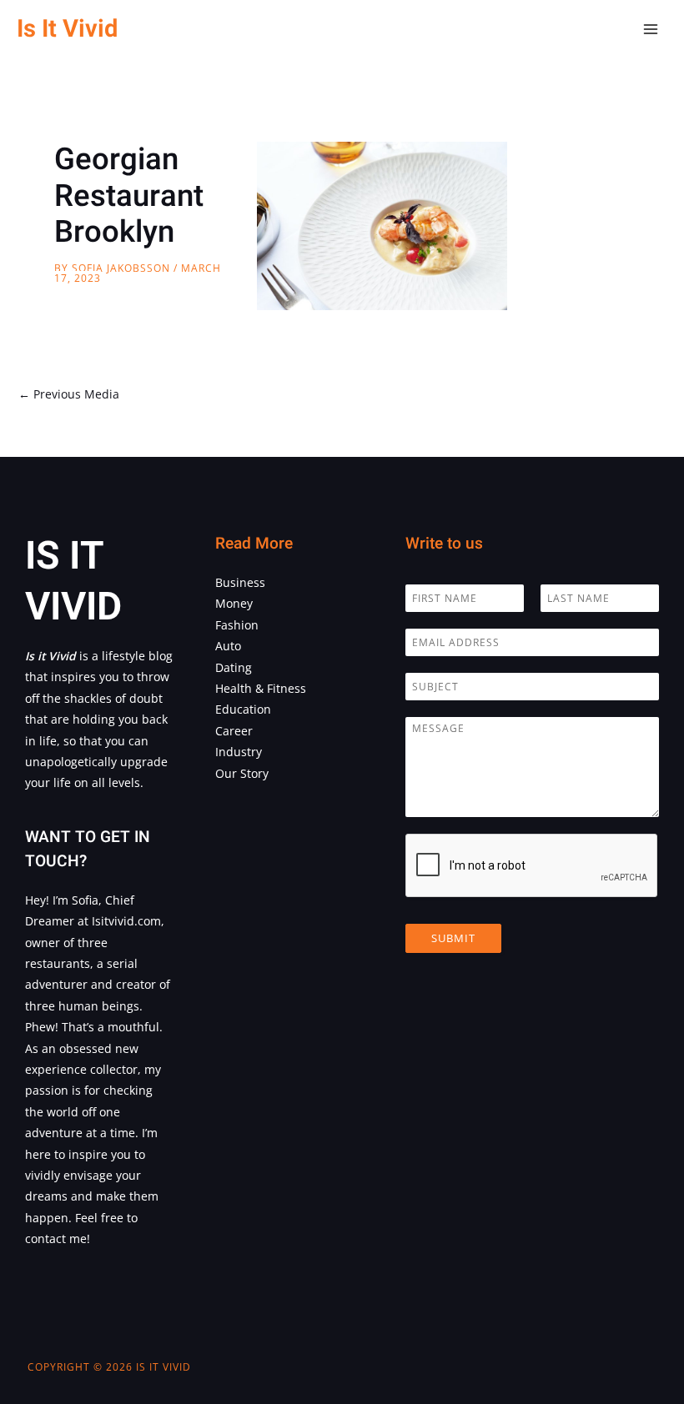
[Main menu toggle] (651, 30)
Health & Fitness (260, 688)
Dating (233, 667)
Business (240, 582)
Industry (238, 752)
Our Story (242, 773)
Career (234, 731)
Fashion (237, 625)
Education (243, 709)
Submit (453, 937)
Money (234, 603)
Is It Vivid (67, 29)
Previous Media (68, 394)
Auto (228, 646)
